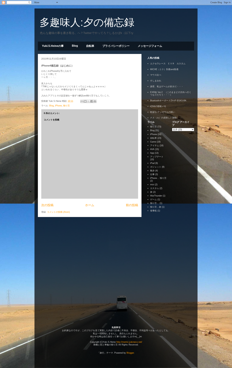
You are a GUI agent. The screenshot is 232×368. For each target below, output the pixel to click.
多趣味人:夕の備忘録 (87, 22)
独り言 (66, 105)
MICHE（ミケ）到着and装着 (164, 69)
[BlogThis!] (85, 101)
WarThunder (156, 195)
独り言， (154, 203)
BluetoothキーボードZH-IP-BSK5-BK (168, 100)
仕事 (152, 174)
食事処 (153, 210)
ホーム (89, 205)
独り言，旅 (155, 207)
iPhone (58, 105)
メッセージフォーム (150, 45)
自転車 (90, 45)
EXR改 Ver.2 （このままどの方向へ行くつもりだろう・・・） (170, 93)
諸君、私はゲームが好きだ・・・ (166, 86)
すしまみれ (155, 80)
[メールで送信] (82, 101)
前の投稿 (132, 205)
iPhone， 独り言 (158, 178)
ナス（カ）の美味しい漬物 (163, 117)
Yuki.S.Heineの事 (53, 45)
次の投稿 (47, 205)
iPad (152, 163)
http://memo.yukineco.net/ (129, 342)
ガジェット (155, 167)
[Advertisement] (157, 263)
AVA (152, 149)
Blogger (130, 353)
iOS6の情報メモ (158, 106)
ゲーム (153, 199)
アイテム (154, 145)
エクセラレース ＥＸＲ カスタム (167, 63)
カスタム (154, 188)
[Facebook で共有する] (91, 101)
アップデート (156, 156)
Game (153, 141)
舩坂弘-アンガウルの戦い (162, 112)
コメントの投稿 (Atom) (58, 212)
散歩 (152, 170)
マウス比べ (155, 75)
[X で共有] (88, 101)
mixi (152, 184)
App (152, 153)
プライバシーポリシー (116, 45)
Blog (75, 45)
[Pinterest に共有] (95, 101)
